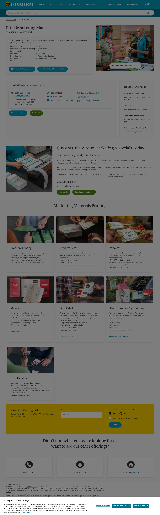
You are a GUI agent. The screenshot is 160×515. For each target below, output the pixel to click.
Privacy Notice (25, 512)
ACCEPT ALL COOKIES (141, 506)
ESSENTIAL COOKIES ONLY (121, 506)
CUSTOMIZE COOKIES (103, 506)
